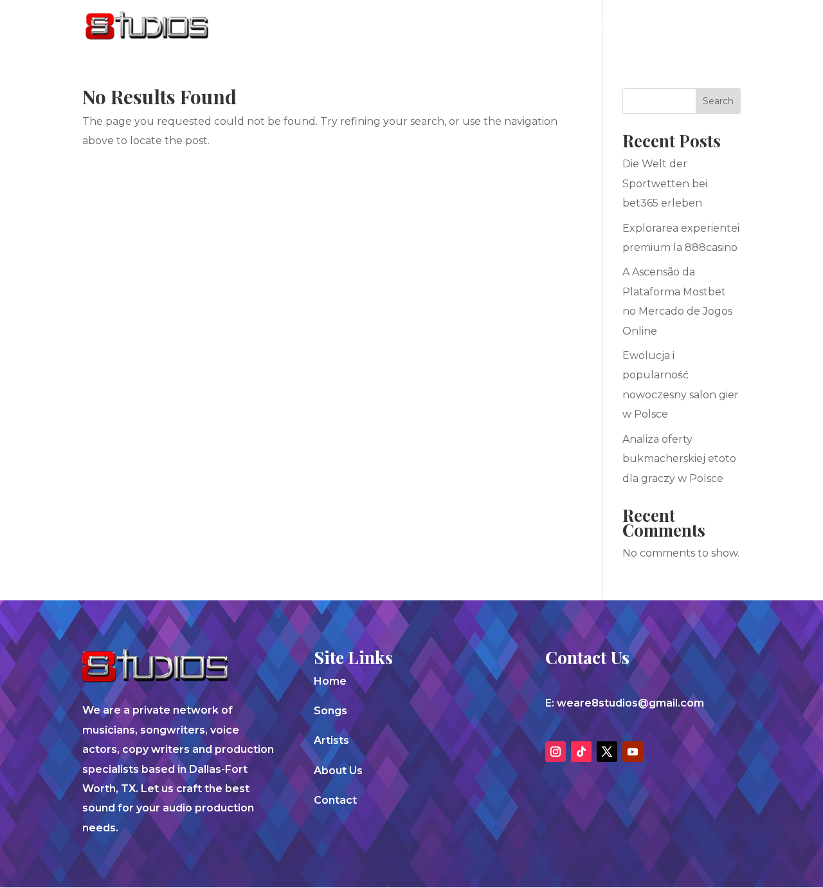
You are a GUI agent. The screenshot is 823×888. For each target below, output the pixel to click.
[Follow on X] (607, 751)
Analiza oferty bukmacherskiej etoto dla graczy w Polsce (679, 459)
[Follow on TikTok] (581, 751)
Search (718, 101)
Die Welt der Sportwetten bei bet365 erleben (664, 183)
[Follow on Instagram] (555, 751)
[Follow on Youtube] (632, 751)
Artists (552, 27)
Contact (686, 27)
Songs (496, 27)
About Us (617, 27)
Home (330, 681)
